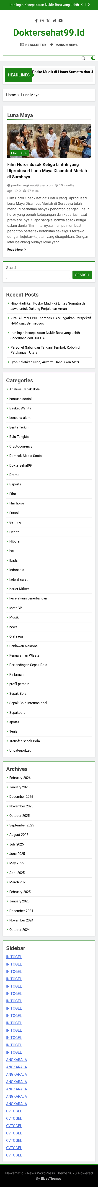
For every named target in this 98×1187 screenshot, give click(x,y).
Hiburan (15, 541)
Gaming (15, 522)
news (13, 627)
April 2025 (17, 873)
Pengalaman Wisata (24, 655)
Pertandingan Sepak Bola (28, 665)
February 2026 (20, 778)
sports (14, 722)
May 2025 (16, 863)
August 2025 (18, 835)
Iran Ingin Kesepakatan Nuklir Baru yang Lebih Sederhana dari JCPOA (44, 5)
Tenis (13, 731)
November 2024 (21, 920)
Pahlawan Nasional (24, 646)
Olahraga (16, 636)
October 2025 (19, 816)
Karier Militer (19, 589)
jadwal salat (18, 579)
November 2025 (21, 806)
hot (11, 551)
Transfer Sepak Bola (24, 741)
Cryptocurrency (20, 446)
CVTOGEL (14, 1111)
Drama (14, 475)
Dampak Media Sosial (26, 456)
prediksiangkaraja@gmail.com (32, 185)
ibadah (14, 560)
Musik (14, 617)
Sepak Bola (17, 693)
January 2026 (19, 787)
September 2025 (21, 825)
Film (12, 494)
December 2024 (21, 911)
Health (14, 532)
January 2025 (19, 901)
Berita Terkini (19, 427)
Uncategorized (20, 750)
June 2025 (17, 854)
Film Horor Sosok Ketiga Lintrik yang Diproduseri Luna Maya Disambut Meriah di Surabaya (47, 170)
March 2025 (18, 882)
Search (11, 268)
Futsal (14, 513)
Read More (15, 249)
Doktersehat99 (20, 465)
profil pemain (19, 684)
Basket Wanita (20, 408)
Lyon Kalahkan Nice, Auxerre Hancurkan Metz (44, 362)
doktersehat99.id (49, 32)
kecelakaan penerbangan (28, 598)
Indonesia (16, 570)
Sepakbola (17, 713)
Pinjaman (16, 674)
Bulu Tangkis (19, 437)
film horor (19, 153)
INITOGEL (14, 957)
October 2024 (19, 930)
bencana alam (20, 418)
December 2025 (21, 797)
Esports (15, 484)
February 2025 (20, 892)
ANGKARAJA (16, 1060)
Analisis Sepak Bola (24, 389)
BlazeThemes (51, 1178)
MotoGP (15, 608)
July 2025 (16, 844)
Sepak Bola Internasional (28, 703)
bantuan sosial (20, 399)
